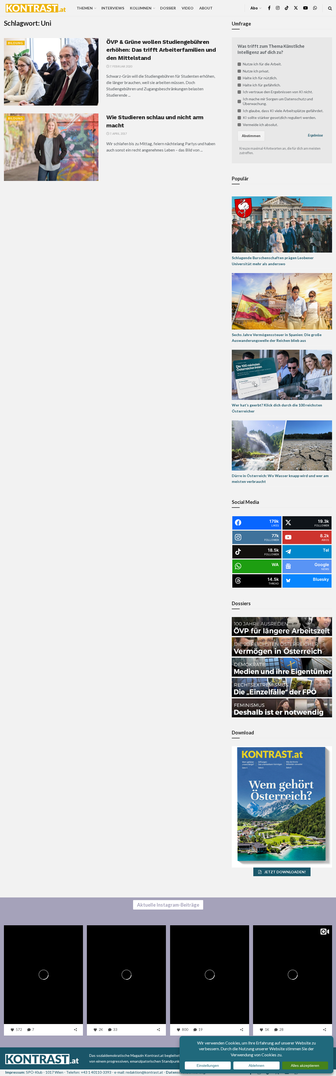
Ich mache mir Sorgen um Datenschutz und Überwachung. (278, 101)
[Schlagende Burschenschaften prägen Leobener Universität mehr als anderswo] (282, 224)
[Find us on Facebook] (269, 8)
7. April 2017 (118, 133)
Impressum (14, 1072)
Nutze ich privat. (256, 71)
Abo (254, 8)
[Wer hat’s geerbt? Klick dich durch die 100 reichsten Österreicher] (282, 374)
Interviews (112, 8)
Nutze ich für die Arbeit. (262, 64)
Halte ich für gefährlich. (262, 85)
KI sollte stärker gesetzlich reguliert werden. (279, 117)
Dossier (168, 8)
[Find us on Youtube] (305, 8)
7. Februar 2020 (120, 66)
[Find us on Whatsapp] (315, 8)
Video (187, 8)
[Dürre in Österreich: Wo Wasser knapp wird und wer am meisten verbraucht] (282, 445)
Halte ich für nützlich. (260, 78)
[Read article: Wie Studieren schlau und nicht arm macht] (51, 147)
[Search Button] (330, 8)
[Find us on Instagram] (278, 8)
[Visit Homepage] (35, 8)
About (206, 8)
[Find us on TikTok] (286, 8)
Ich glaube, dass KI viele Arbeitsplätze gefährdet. (283, 110)
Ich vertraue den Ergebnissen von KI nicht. (278, 92)
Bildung (15, 43)
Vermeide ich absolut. (260, 124)
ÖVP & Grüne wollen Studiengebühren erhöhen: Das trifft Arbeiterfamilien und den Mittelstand (161, 50)
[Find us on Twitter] (296, 8)
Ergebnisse (315, 135)
